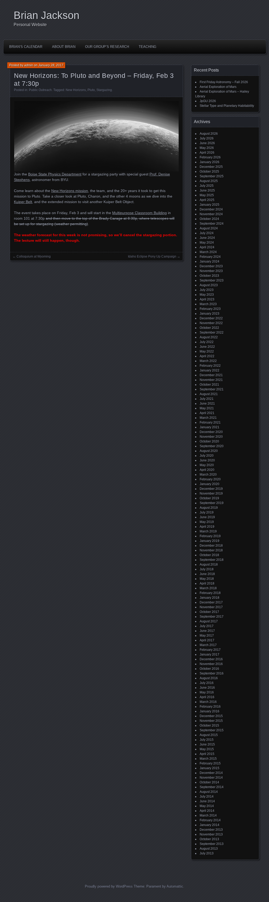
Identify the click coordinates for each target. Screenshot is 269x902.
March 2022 (208, 361)
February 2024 (210, 257)
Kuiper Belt (23, 202)
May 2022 (207, 351)
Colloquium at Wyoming (34, 256)
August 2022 (209, 337)
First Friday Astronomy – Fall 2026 (224, 82)
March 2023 (208, 304)
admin (28, 65)
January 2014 (209, 825)
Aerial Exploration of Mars (218, 87)
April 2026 (207, 152)
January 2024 (209, 261)
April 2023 (207, 299)
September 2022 (212, 332)
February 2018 (210, 593)
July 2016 (207, 683)
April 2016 (207, 697)
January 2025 (209, 204)
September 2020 (212, 446)
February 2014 (210, 820)
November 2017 (211, 607)
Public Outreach (40, 90)
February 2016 (210, 706)
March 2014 (208, 815)
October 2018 (209, 555)
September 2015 (212, 730)
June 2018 (207, 574)
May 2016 (207, 692)
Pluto (91, 90)
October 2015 (209, 725)
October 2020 (209, 441)
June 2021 (207, 403)
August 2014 (209, 792)
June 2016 (207, 687)
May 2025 (207, 195)
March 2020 (208, 474)
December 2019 (211, 489)
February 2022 (210, 365)
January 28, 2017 (50, 65)
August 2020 (209, 451)
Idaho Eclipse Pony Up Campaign (152, 256)
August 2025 (209, 181)
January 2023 (209, 313)
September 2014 (212, 787)
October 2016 (209, 669)
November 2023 (211, 271)
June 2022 (207, 347)
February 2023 (210, 309)
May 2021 (207, 408)
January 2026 (209, 162)
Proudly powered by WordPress (109, 886)
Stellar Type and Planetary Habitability (227, 106)
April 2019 (207, 526)
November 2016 (211, 664)
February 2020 (210, 479)
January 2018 (209, 597)
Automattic (175, 886)
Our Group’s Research (107, 47)
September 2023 (212, 280)
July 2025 (207, 186)
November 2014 (211, 777)
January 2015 (209, 768)
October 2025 (209, 171)
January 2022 (209, 370)
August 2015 (209, 735)
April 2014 (207, 811)
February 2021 (210, 422)
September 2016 (212, 673)
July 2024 (207, 233)
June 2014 (207, 801)
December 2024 (211, 209)
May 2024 (207, 242)
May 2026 (207, 148)
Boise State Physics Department (54, 174)
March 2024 (208, 252)
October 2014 (209, 782)
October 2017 (209, 612)
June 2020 (207, 460)
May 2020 (207, 465)
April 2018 (207, 583)
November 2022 (211, 323)
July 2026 (207, 138)
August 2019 (209, 508)
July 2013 (207, 853)
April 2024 (207, 247)
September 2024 (212, 223)
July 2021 (207, 399)
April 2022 (207, 356)
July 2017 (207, 626)
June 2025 (207, 190)
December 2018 (211, 545)
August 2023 (209, 285)
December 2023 (211, 266)
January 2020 (209, 484)
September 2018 (212, 560)
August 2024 (209, 228)
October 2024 (209, 219)
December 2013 (211, 830)
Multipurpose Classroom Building (139, 213)
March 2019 (208, 531)
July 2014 (207, 796)
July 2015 (207, 740)
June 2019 (207, 517)
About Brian (63, 47)
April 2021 (207, 413)
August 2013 (209, 848)
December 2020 (211, 432)
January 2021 (209, 427)
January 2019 (209, 541)
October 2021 (209, 384)
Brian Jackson (46, 15)
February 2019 (210, 536)
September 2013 (212, 844)
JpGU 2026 (208, 101)
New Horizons (76, 90)
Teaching (147, 47)
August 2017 (209, 621)
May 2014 (207, 806)
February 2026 (210, 157)
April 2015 (207, 754)
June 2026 (207, 143)
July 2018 (207, 569)
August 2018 (209, 564)
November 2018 (211, 550)
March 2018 (208, 588)
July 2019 (207, 512)
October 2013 (209, 839)
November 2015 (211, 721)
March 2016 (208, 702)
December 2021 (211, 375)
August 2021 (209, 394)
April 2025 (207, 200)
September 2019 (212, 503)
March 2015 (208, 758)
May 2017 (207, 635)
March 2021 (208, 418)
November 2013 (211, 834)
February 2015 (210, 763)
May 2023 (207, 294)
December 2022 (211, 318)
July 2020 (207, 455)
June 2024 (207, 238)
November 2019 (211, 493)
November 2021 (211, 380)
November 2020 (211, 437)
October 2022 (209, 328)
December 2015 (211, 716)
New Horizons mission (69, 191)
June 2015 (207, 744)
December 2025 (211, 167)
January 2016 (209, 711)
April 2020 (207, 470)
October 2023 (209, 276)
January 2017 (209, 654)
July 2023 (207, 290)
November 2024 (211, 214)
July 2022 (207, 342)
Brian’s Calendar (25, 47)
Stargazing (104, 90)
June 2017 (207, 631)
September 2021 (212, 389)
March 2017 (208, 645)
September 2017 (212, 616)
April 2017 (207, 640)
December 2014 (211, 773)
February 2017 (210, 650)
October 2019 (209, 498)
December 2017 (211, 602)
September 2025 (212, 176)
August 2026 (209, 133)
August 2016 (209, 678)
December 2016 (211, 659)
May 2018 (207, 579)
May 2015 (207, 749)
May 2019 (207, 522)
